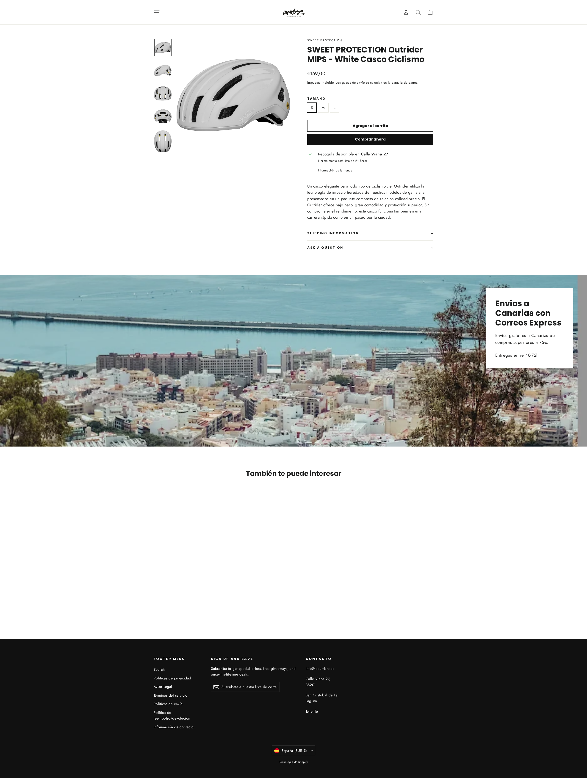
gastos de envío (353, 82)
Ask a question (325, 248)
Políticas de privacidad (172, 678)
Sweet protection (324, 40)
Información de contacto (174, 727)
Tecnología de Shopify (293, 762)
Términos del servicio (171, 695)
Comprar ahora (370, 139)
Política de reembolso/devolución (172, 715)
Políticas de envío (168, 703)
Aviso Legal (163, 686)
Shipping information (333, 233)
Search (159, 669)
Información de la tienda (335, 170)
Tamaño (316, 99)
